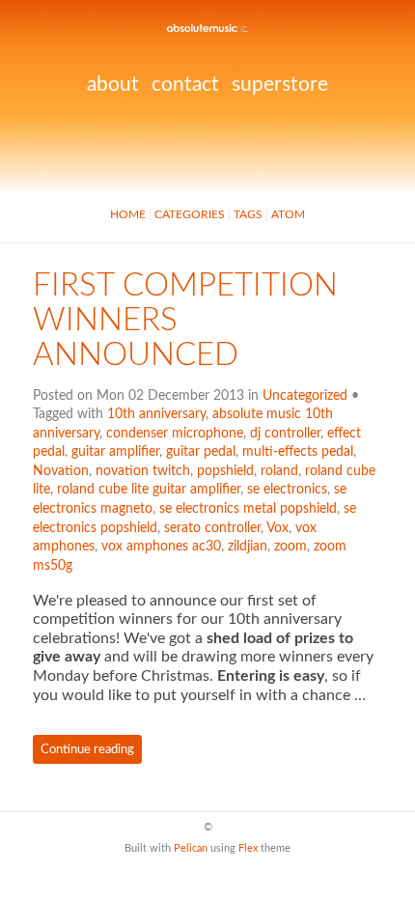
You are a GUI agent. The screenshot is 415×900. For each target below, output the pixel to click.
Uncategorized (305, 396)
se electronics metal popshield (248, 509)
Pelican (191, 848)
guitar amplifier (115, 452)
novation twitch (143, 471)
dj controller (285, 433)
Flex (248, 848)
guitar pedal (200, 452)
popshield (225, 471)
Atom (288, 214)
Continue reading (87, 749)
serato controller (212, 528)
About (113, 84)
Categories (189, 214)
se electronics (287, 489)
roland (279, 471)
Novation (61, 471)
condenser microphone (174, 433)
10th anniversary (156, 414)
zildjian (247, 546)
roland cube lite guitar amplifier (148, 489)
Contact (185, 84)
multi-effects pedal (297, 452)
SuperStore (280, 84)
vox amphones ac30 (161, 546)
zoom (290, 546)
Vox (277, 528)
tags (248, 214)
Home (128, 214)
